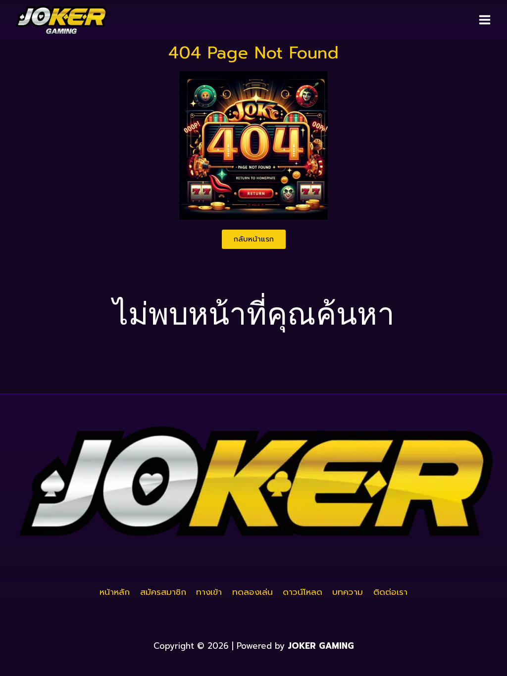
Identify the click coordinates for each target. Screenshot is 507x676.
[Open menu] (484, 19)
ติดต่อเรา (390, 591)
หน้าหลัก (115, 591)
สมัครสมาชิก (163, 591)
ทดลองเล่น (252, 591)
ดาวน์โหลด (302, 591)
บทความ (347, 591)
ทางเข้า (209, 591)
